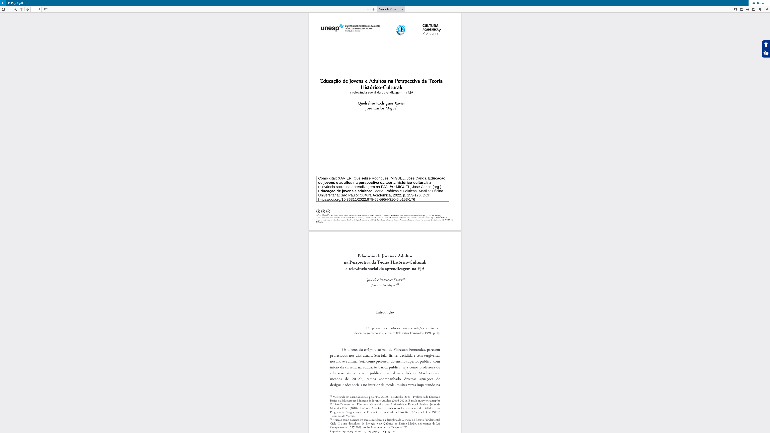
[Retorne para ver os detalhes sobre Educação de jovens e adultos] (3, 3)
